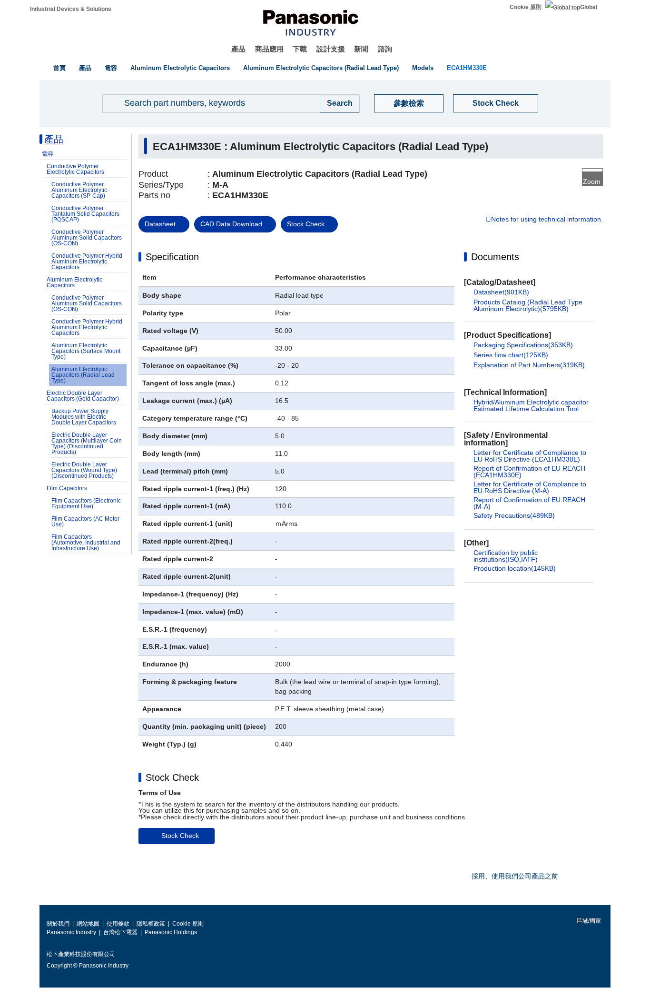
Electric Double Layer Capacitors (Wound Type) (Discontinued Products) (84, 470)
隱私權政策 (151, 923)
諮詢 (385, 49)
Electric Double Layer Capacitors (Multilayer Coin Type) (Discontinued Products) (86, 443)
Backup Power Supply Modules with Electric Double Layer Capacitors (83, 417)
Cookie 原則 (526, 7)
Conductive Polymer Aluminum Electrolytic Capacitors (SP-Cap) (79, 190)
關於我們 (58, 923)
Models (422, 67)
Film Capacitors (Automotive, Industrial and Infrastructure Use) (85, 543)
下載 (300, 49)
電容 (111, 67)
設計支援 (330, 49)
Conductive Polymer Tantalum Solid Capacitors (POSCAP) (85, 214)
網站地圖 (88, 923)
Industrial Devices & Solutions (70, 9)
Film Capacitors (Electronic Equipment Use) (86, 503)
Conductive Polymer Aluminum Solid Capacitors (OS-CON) (86, 238)
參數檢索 (409, 103)
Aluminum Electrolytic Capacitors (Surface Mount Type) (85, 351)
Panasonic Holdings (171, 932)
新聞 (361, 49)
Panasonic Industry (71, 932)
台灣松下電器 (120, 932)
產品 (238, 49)
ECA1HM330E (467, 67)
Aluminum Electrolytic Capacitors (180, 67)
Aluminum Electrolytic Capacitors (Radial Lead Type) (321, 67)
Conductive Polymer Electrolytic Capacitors (75, 169)
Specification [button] (172, 257)
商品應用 (269, 49)
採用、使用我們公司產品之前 (515, 876)
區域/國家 (588, 920)
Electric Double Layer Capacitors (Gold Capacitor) (83, 396)
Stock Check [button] (172, 777)
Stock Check (496, 103)
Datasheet (160, 224)
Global (588, 7)
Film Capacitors (67, 488)
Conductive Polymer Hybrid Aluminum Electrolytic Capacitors (86, 261)
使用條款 (118, 923)
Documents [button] (495, 257)
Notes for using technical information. (547, 219)
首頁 (59, 67)
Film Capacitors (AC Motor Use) (85, 521)
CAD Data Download (231, 224)
